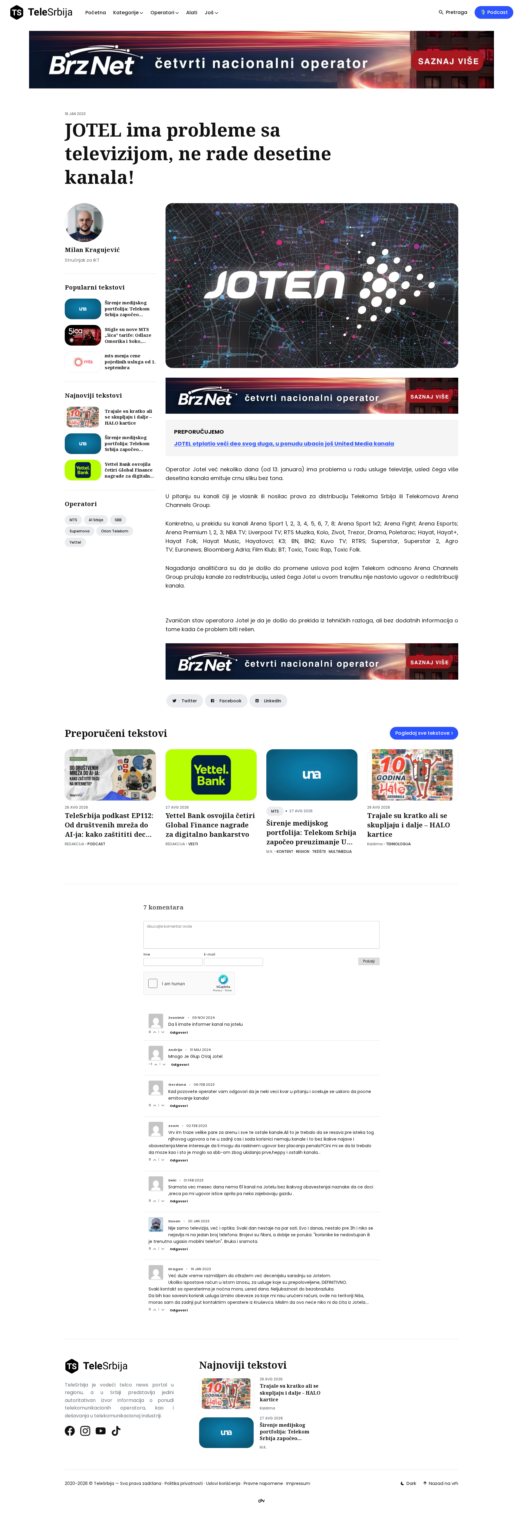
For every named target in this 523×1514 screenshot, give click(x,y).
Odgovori (179, 1032)
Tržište (319, 851)
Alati (191, 12)
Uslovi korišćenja (223, 1483)
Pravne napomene (263, 1483)
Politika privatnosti (184, 1483)
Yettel (75, 542)
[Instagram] (85, 1431)
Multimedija (340, 851)
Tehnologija (398, 843)
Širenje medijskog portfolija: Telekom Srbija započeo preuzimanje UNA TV (129, 311)
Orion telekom (114, 531)
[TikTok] (116, 1431)
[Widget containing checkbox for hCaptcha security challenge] (189, 983)
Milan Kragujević (92, 250)
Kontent (285, 851)
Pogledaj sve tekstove (422, 733)
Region (302, 851)
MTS (73, 519)
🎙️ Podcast (494, 12)
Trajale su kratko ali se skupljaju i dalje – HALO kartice (128, 417)
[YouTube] (101, 1431)
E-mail (209, 954)
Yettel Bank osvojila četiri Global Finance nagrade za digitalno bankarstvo (129, 473)
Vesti (193, 843)
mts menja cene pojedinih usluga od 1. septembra (130, 361)
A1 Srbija (96, 519)
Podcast (96, 843)
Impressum (298, 1483)
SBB (118, 519)
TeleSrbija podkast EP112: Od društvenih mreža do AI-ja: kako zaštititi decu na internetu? (109, 829)
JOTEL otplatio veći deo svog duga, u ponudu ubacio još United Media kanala (284, 443)
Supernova (80, 531)
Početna (95, 12)
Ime (146, 954)
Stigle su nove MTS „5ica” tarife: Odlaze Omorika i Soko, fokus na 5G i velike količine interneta (128, 341)
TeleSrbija (104, 1483)
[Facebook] (70, 1431)
